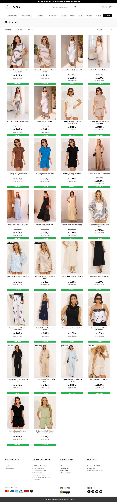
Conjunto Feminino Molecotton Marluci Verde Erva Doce (45, 432)
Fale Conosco (10, 468)
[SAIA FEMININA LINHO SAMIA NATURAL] (72, 257)
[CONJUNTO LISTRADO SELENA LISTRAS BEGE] (45, 257)
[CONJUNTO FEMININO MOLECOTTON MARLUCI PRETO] (18, 412)
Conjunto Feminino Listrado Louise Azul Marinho (17, 71)
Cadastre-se (64, 468)
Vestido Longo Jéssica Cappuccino (99, 173)
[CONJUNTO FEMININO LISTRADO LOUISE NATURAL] (45, 51)
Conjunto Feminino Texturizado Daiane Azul (45, 174)
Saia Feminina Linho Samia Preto (99, 276)
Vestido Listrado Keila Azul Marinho (17, 121)
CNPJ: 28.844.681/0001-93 (95, 470)
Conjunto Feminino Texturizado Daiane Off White (72, 122)
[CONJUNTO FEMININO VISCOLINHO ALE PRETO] (18, 361)
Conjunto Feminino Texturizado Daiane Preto (72, 174)
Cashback (37, 479)
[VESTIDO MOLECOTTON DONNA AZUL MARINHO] (45, 309)
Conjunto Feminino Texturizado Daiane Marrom (18, 174)
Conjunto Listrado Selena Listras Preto (99, 225)
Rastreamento (38, 472)
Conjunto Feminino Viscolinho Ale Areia (45, 380)
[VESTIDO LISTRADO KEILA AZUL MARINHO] (18, 103)
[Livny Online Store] (13, 7)
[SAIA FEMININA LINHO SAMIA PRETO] (99, 257)
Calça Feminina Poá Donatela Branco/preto (18, 328)
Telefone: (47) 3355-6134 (94, 466)
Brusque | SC (91, 468)
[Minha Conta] (106, 7)
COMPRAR (17, 83)
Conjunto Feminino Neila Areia (99, 379)
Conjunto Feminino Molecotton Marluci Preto (18, 432)
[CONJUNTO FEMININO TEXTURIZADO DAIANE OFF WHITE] (72, 103)
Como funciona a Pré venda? (42, 477)
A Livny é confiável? (39, 475)
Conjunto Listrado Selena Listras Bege (45, 277)
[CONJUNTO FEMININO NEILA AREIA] (99, 361)
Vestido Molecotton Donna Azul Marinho (45, 328)
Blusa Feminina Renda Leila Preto (72, 328)
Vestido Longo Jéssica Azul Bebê (18, 224)
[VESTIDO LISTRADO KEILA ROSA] (45, 103)
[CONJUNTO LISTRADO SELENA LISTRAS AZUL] (18, 257)
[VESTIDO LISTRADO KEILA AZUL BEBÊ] (72, 51)
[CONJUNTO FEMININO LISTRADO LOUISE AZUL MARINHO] (18, 51)
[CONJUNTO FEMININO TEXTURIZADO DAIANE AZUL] (45, 154)
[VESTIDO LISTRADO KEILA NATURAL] (99, 51)
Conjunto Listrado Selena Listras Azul (18, 276)
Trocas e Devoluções (40, 470)
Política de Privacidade (40, 466)
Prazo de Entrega (39, 468)
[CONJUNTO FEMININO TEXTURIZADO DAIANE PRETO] (72, 154)
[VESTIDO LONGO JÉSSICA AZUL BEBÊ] (18, 206)
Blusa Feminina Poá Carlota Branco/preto (99, 328)
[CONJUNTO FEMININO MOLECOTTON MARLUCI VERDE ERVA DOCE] (45, 412)
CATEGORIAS (19, 29)
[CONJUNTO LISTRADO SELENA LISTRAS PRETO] (99, 206)
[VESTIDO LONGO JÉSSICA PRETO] (45, 206)
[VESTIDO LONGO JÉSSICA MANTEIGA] (72, 206)
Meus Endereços (66, 472)
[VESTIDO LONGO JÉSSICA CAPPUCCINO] (99, 154)
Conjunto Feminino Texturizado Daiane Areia (99, 122)
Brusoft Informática (69, 499)
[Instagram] (103, 7)
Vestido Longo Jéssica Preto (44, 224)
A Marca (8, 466)
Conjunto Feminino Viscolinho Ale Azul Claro (72, 380)
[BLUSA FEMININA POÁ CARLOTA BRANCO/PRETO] (99, 309)
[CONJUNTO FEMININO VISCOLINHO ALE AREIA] (45, 361)
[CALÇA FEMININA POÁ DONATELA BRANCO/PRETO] (18, 309)
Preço (30, 29)
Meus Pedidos (65, 470)
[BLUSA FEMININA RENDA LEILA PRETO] (72, 309)
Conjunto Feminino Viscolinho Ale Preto (18, 380)
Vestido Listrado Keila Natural (99, 70)
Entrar (63, 466)
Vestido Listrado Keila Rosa (45, 121)
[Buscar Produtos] (75, 7)
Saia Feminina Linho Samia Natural (72, 276)
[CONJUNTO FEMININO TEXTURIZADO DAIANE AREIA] (99, 103)
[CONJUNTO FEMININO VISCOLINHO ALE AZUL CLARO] (72, 361)
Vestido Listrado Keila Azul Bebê (72, 70)
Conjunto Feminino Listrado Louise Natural (45, 71)
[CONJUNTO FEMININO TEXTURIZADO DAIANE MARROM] (18, 154)
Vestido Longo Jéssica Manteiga (72, 224)
